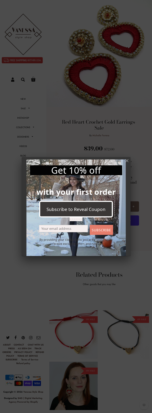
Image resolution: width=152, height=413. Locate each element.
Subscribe (101, 230)
